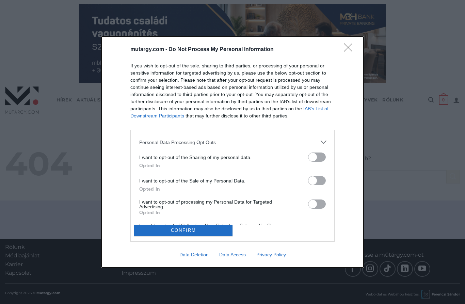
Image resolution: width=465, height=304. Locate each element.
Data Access (232, 254)
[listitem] (232, 142)
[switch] (317, 157)
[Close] (350, 49)
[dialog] (232, 152)
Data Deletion (194, 254)
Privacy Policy (271, 254)
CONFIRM (183, 230)
